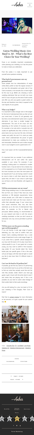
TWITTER (23, 361)
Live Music (24, 45)
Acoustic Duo (25, 43)
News (17, 412)
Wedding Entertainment (17, 348)
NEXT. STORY (15, 379)
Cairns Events (17, 409)
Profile (7, 409)
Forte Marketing (17, 431)
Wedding (24, 46)
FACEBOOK (10, 361)
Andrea (17, 5)
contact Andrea (14, 297)
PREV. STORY (18, 376)
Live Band (20, 346)
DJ (30, 43)
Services (27, 409)
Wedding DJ (5, 348)
